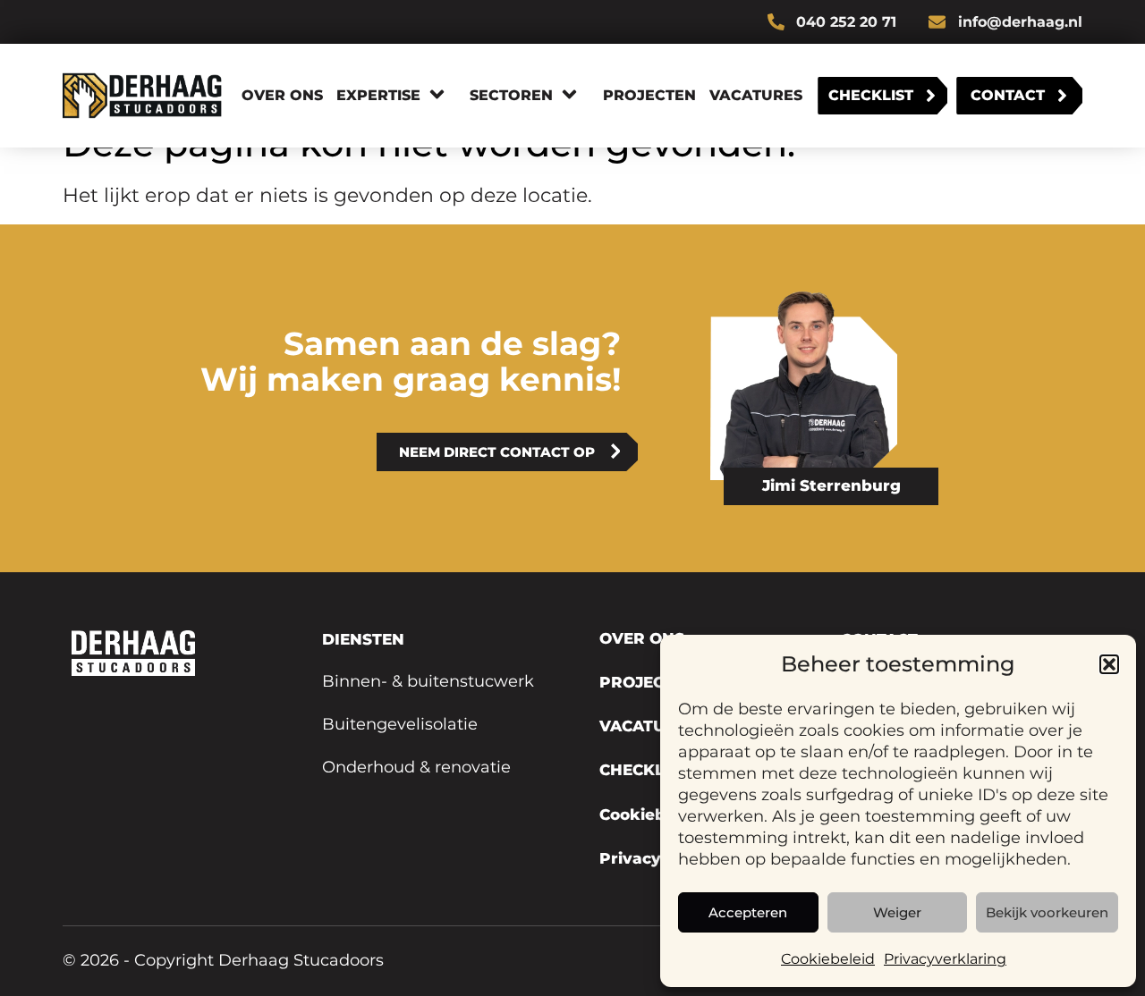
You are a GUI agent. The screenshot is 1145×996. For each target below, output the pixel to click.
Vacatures (755, 95)
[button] (1109, 664)
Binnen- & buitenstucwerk (428, 681)
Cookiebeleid (828, 958)
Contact (1008, 95)
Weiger (897, 912)
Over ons (282, 95)
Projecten (649, 95)
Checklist (870, 95)
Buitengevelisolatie (400, 724)
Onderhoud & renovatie (416, 767)
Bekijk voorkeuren (1047, 912)
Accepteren (747, 912)
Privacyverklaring (945, 958)
